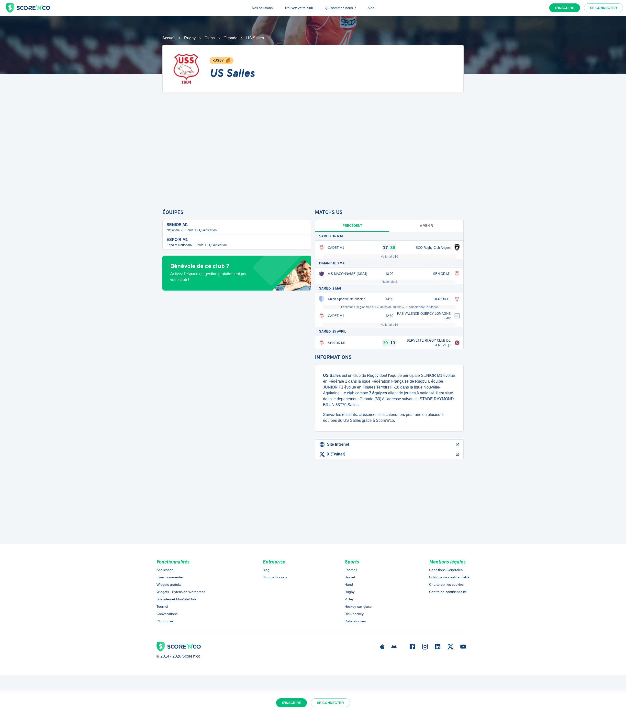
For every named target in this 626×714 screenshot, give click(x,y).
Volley (349, 599)
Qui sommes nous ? (340, 8)
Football (351, 570)
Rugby (190, 38)
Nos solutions (262, 8)
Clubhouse (164, 621)
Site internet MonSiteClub (176, 599)
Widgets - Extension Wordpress (180, 592)
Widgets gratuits (168, 584)
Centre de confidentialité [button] (448, 592)
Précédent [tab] (352, 225)
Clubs (209, 38)
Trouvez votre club (298, 8)
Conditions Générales (446, 570)
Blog (266, 570)
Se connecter (603, 8)
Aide (371, 8)
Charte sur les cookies (446, 584)
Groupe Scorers (275, 577)
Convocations (167, 614)
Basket (350, 577)
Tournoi (162, 606)
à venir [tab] (426, 225)
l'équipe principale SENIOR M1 (415, 375)
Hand (349, 584)
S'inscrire (564, 8)
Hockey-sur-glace (358, 606)
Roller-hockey (355, 621)
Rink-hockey (354, 614)
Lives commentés (170, 577)
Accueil (168, 38)
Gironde (230, 38)
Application (164, 570)
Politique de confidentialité (449, 577)
